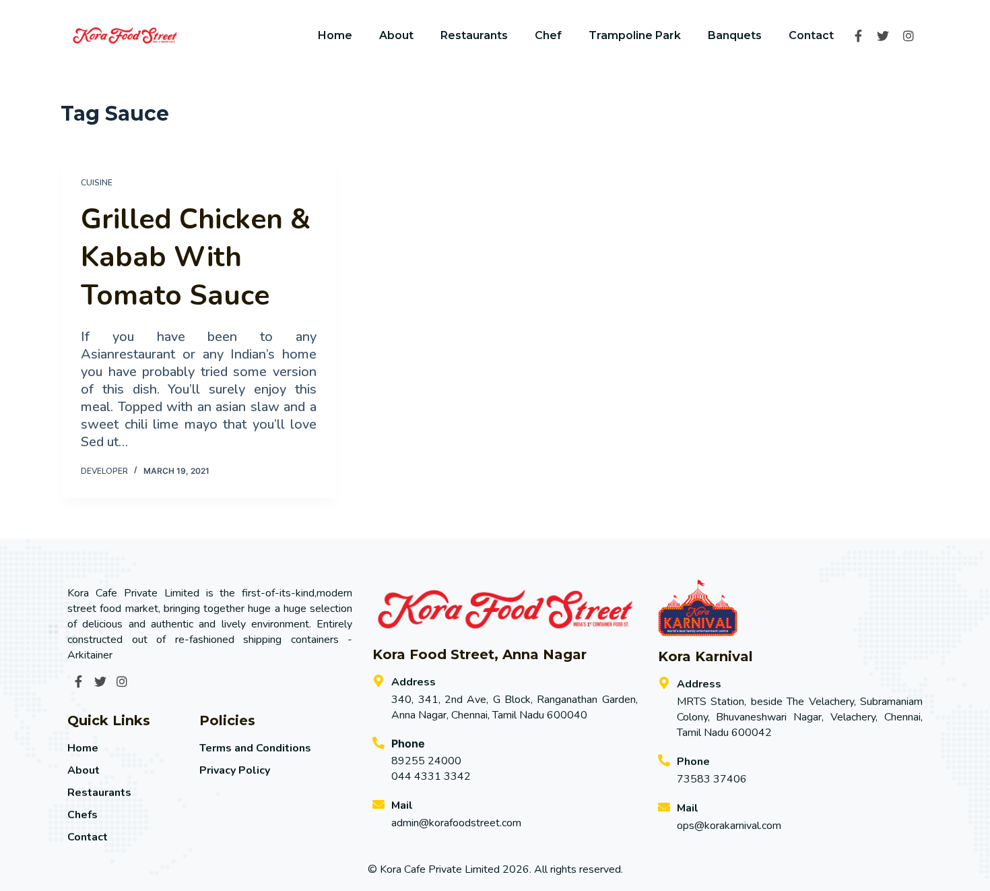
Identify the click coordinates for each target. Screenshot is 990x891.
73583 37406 (712, 779)
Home (335, 35)
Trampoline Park (635, 35)
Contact (811, 35)
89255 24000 (426, 761)
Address (413, 682)
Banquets (735, 35)
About (396, 35)
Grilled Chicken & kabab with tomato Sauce (195, 257)
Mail (402, 805)
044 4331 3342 (431, 776)
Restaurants (474, 35)
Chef (548, 35)
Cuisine (96, 182)
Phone (693, 761)
